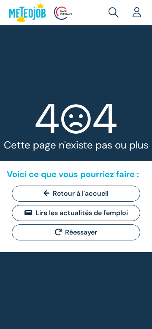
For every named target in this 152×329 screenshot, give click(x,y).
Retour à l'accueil (81, 193)
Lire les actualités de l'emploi (81, 212)
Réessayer (81, 232)
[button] (115, 13)
